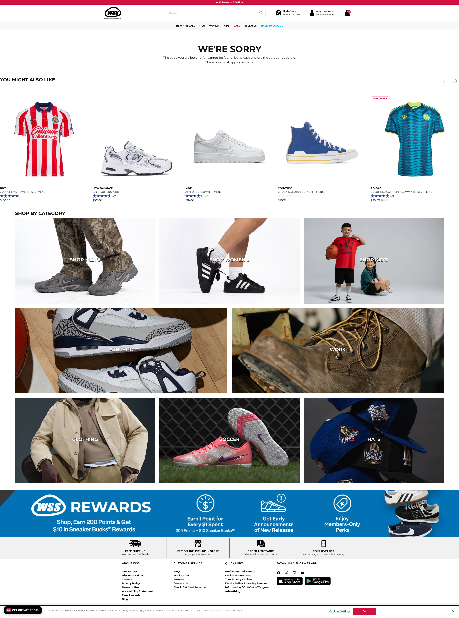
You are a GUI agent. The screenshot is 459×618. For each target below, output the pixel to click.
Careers (127, 579)
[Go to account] (312, 13)
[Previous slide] (445, 81)
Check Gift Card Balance (190, 587)
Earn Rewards (131, 595)
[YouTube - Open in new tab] (303, 573)
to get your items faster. (198, 554)
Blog (125, 599)
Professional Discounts (240, 571)
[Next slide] (455, 81)
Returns (179, 579)
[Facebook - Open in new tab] (279, 573)
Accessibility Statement (137, 591)
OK (364, 611)
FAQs (177, 571)
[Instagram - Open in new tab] (295, 573)
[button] (288, 13)
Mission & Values (132, 575)
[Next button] (258, 2)
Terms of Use (130, 587)
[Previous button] (201, 2)
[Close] (453, 611)
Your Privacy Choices (238, 579)
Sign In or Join (325, 14)
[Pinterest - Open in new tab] (287, 573)
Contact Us (181, 583)
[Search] (261, 13)
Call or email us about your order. (261, 554)
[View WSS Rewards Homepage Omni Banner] (229, 513)
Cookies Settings (340, 611)
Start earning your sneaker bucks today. (323, 554)
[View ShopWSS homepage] (113, 12)
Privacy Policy (131, 583)
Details (145, 554)
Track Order (181, 575)
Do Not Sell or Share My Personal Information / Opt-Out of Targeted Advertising (247, 587)
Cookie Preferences (238, 575)
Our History (129, 571)
